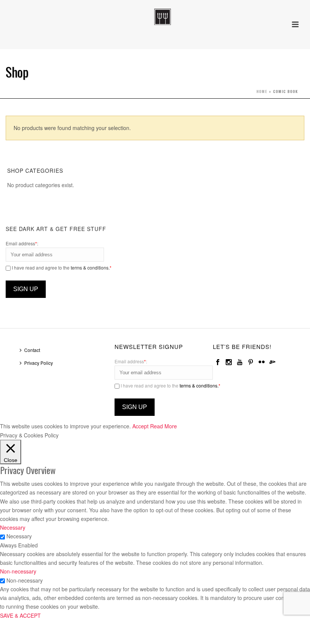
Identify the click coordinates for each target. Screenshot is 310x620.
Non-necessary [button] (18, 571)
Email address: (22, 243)
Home (261, 91)
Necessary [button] (12, 527)
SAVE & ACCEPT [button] (20, 615)
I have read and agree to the (61, 267)
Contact (32, 350)
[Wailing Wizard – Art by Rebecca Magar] (155, 17)
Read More (163, 426)
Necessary (19, 536)
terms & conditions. (90, 267)
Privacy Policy (38, 363)
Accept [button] (140, 426)
